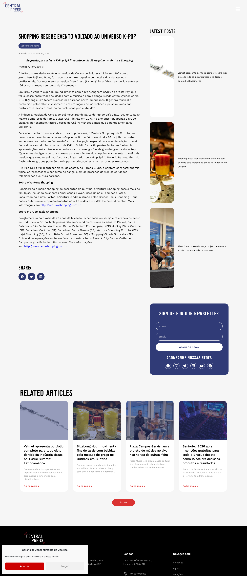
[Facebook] (168, 366)
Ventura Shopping (30, 45)
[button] (22, 276)
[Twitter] (185, 366)
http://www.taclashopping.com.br (46, 246)
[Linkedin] (193, 366)
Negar (65, 566)
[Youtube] (202, 366)
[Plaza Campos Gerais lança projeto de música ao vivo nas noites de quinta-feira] (162, 248)
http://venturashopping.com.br (60, 205)
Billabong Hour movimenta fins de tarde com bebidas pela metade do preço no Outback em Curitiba (202, 162)
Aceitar (24, 566)
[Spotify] (210, 366)
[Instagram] (176, 366)
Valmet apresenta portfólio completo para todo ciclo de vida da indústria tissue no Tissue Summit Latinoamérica (203, 77)
